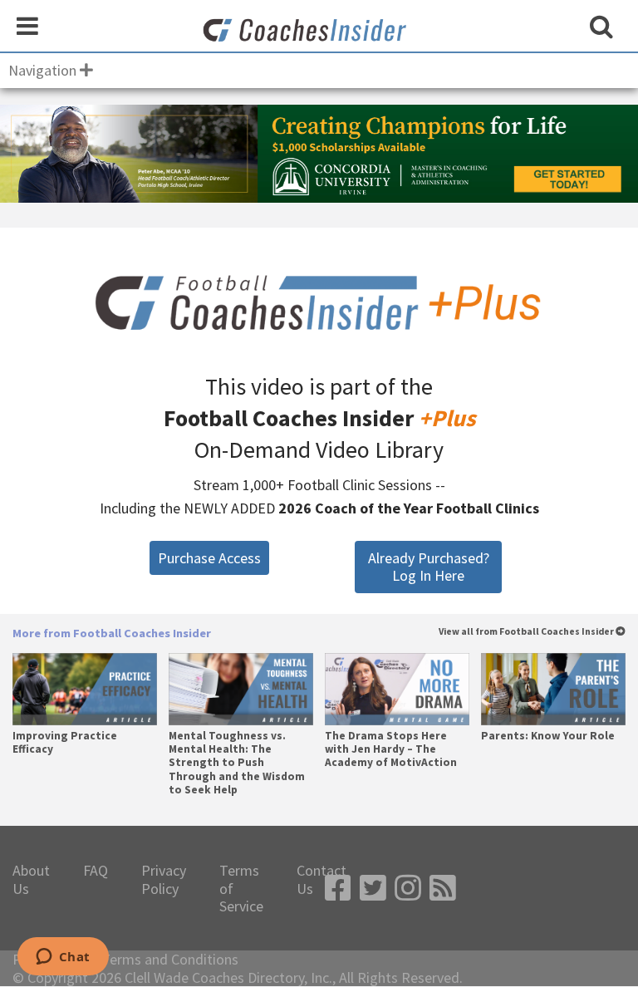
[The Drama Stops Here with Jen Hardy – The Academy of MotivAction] (397, 689)
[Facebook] (338, 888)
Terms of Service (241, 889)
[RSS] (442, 888)
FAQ (95, 871)
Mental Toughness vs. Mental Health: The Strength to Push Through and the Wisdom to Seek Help (237, 763)
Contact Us (321, 879)
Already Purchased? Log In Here (428, 567)
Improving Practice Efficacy (64, 742)
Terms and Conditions (169, 959)
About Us (31, 879)
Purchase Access (209, 557)
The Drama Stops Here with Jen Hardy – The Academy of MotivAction (391, 749)
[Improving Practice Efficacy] (84, 689)
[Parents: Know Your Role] (553, 689)
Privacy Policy (163, 879)
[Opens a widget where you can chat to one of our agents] (63, 958)
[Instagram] (408, 888)
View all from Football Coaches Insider (527, 631)
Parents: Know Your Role (548, 736)
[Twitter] (373, 888)
